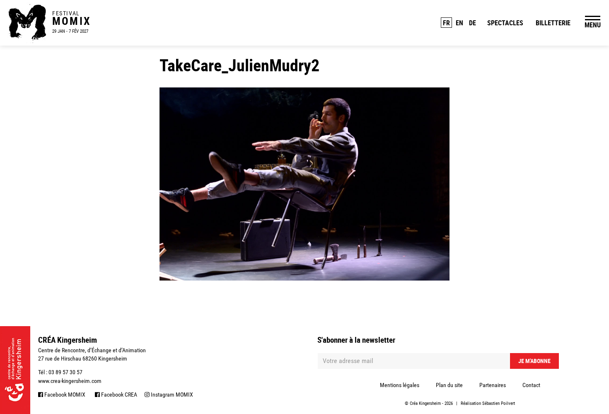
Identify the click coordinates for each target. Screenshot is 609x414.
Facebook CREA (118, 394)
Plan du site (449, 385)
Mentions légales (399, 385)
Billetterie (553, 22)
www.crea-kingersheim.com (70, 381)
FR (446, 22)
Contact (531, 385)
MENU (593, 24)
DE (472, 22)
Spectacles (505, 22)
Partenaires (492, 385)
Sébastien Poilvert (498, 403)
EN (459, 22)
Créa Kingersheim (425, 403)
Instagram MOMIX (171, 394)
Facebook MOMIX (64, 394)
